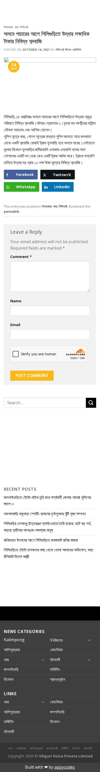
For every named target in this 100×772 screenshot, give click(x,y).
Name (15, 300)
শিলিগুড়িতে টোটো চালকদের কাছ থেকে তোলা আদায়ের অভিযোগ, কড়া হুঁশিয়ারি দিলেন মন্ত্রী (48, 553)
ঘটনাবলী (55, 659)
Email (15, 324)
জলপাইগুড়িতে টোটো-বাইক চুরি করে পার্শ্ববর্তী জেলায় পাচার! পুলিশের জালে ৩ (47, 501)
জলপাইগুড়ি (11, 669)
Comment (21, 256)
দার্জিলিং (55, 669)
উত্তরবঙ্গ (8, 27)
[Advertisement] (36, 446)
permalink (11, 211)
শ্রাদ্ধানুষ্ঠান (57, 679)
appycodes (64, 767)
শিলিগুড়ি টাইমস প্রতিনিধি (68, 49)
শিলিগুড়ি (24, 27)
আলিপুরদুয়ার (12, 649)
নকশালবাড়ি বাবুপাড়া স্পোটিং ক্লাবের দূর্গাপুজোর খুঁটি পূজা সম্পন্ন (45, 514)
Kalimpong (14, 639)
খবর (16, 27)
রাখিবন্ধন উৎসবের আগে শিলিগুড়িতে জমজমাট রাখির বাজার (41, 540)
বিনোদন (9, 679)
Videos (56, 640)
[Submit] (91, 403)
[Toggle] (89, 640)
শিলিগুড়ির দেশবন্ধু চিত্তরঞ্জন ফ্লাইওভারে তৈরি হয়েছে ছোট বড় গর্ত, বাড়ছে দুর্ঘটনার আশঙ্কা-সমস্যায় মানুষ (48, 527)
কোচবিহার (56, 649)
